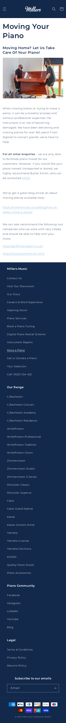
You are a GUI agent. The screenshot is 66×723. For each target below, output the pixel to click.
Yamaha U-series (18, 540)
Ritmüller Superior (19, 492)
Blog (10, 627)
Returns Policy (16, 665)
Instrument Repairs (20, 342)
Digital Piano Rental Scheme (26, 334)
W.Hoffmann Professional (24, 436)
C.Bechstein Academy (21, 412)
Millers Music (27, 717)
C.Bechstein (15, 396)
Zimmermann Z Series (22, 476)
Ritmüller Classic (18, 484)
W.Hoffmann (15, 428)
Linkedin (12, 611)
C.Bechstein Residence (22, 420)
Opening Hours (17, 310)
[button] (4, 9)
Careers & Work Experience (25, 302)
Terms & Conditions (20, 649)
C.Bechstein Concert (20, 404)
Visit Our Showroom (20, 286)
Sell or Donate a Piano (22, 358)
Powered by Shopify (42, 717)
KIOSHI (12, 557)
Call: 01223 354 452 (19, 374)
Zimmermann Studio (21, 468)
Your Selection (16, 366)
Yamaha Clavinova (19, 548)
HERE (26, 178)
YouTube (12, 619)
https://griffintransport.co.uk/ (23, 246)
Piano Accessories (19, 572)
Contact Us (14, 278)
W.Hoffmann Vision (20, 452)
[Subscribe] (55, 688)
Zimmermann (16, 460)
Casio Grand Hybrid (20, 508)
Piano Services (16, 318)
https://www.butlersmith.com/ (24, 253)
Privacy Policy (16, 657)
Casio (10, 500)
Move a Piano (16, 350)
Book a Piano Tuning (21, 326)
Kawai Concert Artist (21, 524)
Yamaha (12, 532)
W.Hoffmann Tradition (21, 444)
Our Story (13, 294)
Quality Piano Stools (20, 564)
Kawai (11, 516)
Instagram (14, 603)
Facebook (13, 595)
